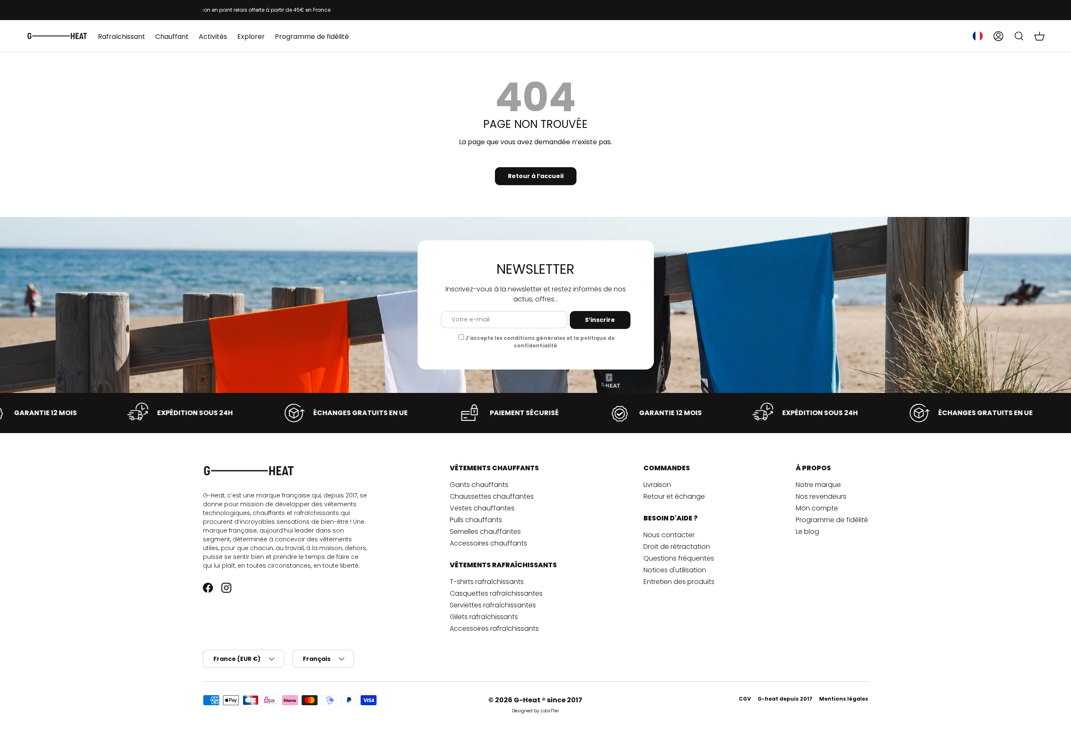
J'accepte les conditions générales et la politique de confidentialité (540, 341)
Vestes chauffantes (482, 508)
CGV (745, 698)
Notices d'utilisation (674, 570)
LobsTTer (550, 711)
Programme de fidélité (312, 36)
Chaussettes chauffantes (492, 496)
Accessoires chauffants (488, 543)
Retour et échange (674, 496)
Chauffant (172, 36)
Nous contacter (668, 535)
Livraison (657, 485)
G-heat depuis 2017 (785, 698)
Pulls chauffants (476, 520)
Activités (213, 36)
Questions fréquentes (678, 558)
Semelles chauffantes (485, 531)
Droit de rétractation (676, 546)
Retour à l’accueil (536, 176)
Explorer (251, 36)
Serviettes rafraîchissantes (493, 605)
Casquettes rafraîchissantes (496, 593)
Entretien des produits (679, 581)
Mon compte (817, 508)
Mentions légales (843, 698)
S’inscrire (600, 320)
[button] (1039, 36)
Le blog (807, 531)
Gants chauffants (479, 485)
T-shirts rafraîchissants (487, 581)
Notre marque (818, 485)
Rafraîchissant (121, 36)
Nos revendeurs (821, 496)
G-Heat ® (530, 700)
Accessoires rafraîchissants (494, 628)
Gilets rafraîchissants (484, 617)
